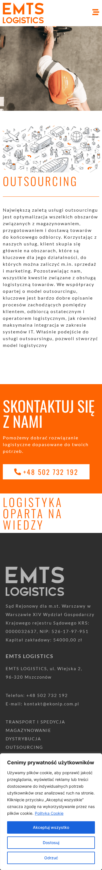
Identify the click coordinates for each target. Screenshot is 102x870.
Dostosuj (51, 842)
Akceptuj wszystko (51, 827)
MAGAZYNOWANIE (28, 730)
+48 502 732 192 (47, 695)
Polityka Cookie (49, 813)
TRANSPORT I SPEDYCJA (35, 721)
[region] (51, 811)
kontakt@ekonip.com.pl (51, 703)
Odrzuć (51, 857)
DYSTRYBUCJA (23, 738)
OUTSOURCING (24, 747)
